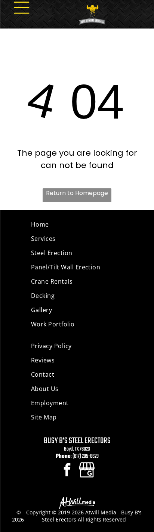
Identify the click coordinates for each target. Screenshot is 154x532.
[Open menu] (22, 7)
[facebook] (67, 470)
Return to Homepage (77, 193)
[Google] (87, 470)
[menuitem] (77, 224)
